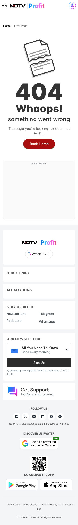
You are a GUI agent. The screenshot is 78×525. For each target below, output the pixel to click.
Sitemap (66, 504)
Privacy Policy (49, 504)
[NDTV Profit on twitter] (25, 416)
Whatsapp (47, 321)
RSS (39, 509)
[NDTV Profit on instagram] (34, 416)
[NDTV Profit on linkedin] (42, 416)
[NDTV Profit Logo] (39, 241)
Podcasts (13, 321)
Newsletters (16, 314)
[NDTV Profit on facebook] (16, 416)
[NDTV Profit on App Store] (56, 484)
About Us (12, 504)
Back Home (39, 144)
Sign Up (39, 362)
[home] (27, 4)
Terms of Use (29, 504)
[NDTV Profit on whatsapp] (60, 416)
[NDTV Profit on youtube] (51, 416)
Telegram (46, 314)
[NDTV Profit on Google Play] (22, 484)
